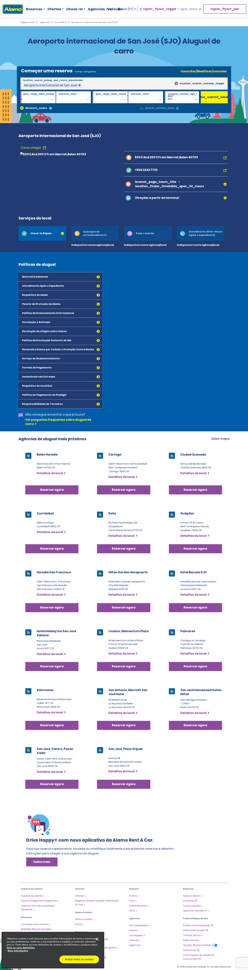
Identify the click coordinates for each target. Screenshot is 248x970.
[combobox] (124, 84)
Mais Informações (18, 950)
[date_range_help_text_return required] (110, 97)
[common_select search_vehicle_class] (141, 108)
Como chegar (31, 148)
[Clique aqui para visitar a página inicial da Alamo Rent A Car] (11, 9)
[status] (52, 85)
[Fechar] (97, 939)
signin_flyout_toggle (159, 9)
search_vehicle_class (159, 108)
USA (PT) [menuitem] (127, 9)
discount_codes (36, 108)
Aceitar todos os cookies (79, 959)
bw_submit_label (214, 97)
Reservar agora (52, 490)
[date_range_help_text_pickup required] (37, 97)
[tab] (42, 233)
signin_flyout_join (225, 9)
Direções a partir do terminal (157, 198)
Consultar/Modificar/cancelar (204, 71)
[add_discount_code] (22, 108)
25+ (170, 99)
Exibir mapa (220, 439)
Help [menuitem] (109, 9)
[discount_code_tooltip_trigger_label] (50, 108)
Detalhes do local (50, 473)
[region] (53, 950)
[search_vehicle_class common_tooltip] (177, 108)
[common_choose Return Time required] (145, 97)
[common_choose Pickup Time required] (73, 97)
